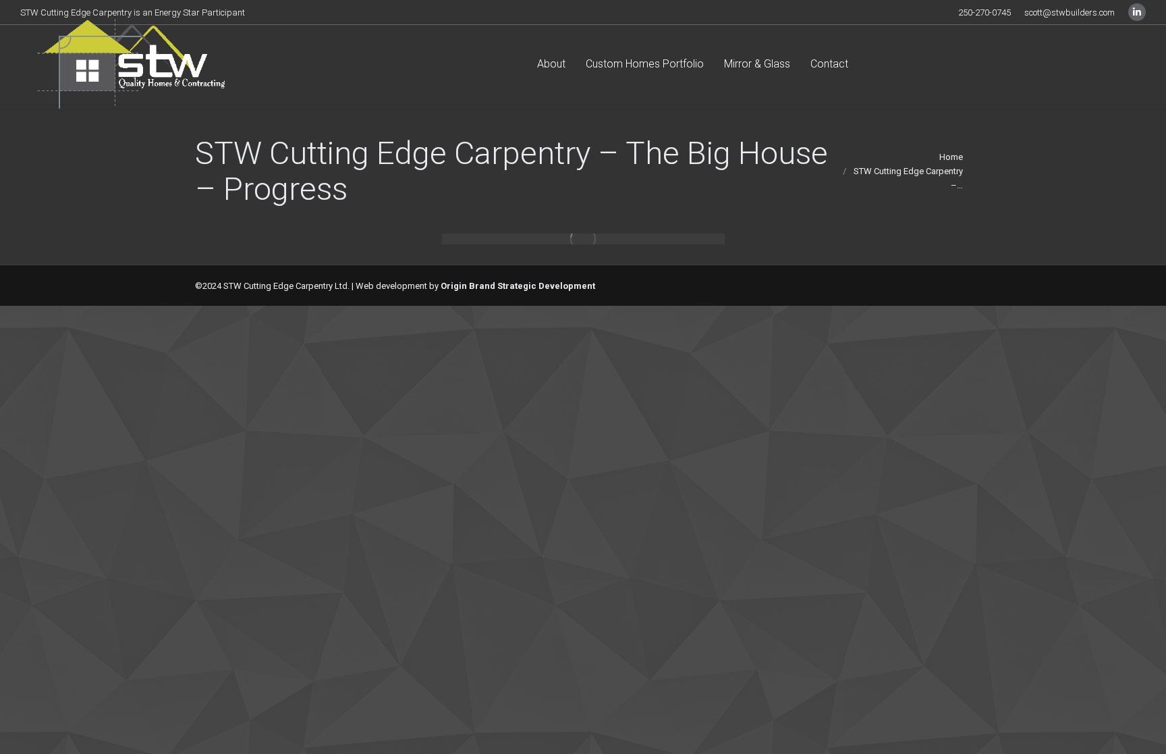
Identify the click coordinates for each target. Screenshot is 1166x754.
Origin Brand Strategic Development (518, 286)
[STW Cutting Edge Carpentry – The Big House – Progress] (583, 239)
